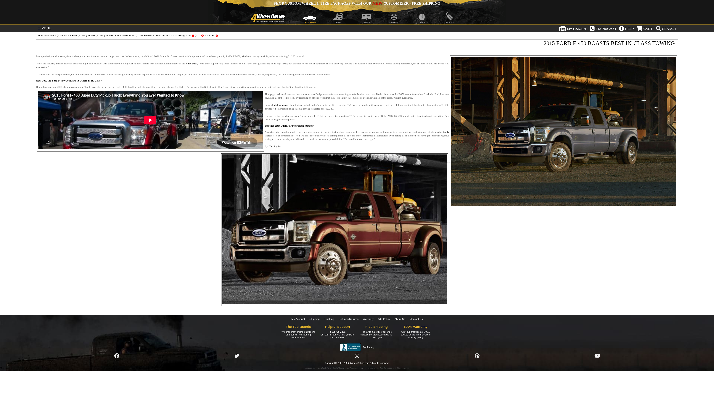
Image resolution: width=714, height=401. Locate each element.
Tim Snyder (275, 146)
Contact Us (416, 318)
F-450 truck (191, 63)
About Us (400, 318)
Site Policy (384, 318)
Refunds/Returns (348, 318)
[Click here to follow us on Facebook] (116, 356)
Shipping (314, 318)
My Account (298, 318)
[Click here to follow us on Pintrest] (477, 356)
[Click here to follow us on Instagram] (357, 356)
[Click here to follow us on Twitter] (237, 356)
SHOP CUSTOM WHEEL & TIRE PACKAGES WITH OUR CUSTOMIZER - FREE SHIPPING (357, 3)
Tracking (329, 318)
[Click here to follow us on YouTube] (597, 356)
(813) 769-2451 (337, 332)
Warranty (368, 318)
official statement (279, 105)
